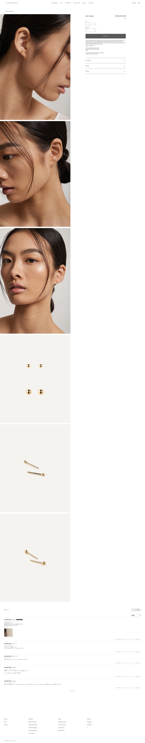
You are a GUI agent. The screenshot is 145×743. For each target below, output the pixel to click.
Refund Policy (61, 730)
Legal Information (62, 722)
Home (6, 11)
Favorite (134, 3)
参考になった (137, 639)
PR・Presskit (31, 733)
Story (5, 722)
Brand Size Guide (32, 722)
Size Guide (88, 60)
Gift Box (87, 65)
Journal (6, 724)
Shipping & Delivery (33, 724)
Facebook (89, 724)
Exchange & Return (33, 730)
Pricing (87, 71)
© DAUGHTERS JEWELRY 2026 (10, 740)
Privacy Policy (61, 727)
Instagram (89, 722)
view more (72, 690)
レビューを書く (136, 609)
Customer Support (33, 727)
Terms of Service (62, 724)
